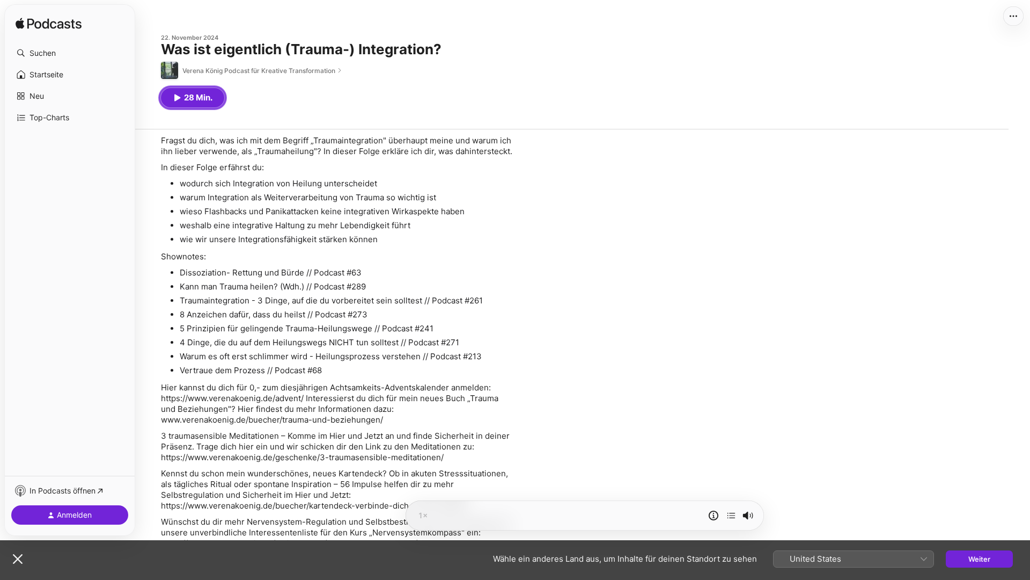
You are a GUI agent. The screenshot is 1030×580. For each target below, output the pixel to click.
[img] (49, 24)
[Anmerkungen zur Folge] (713, 515)
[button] (70, 53)
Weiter (979, 559)
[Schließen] (18, 559)
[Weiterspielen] (731, 515)
